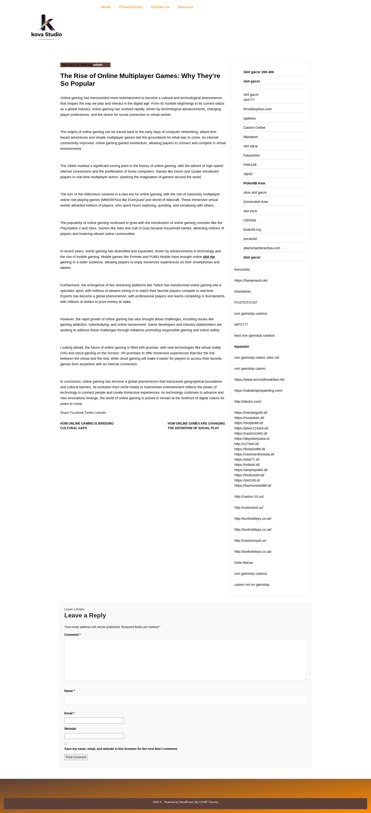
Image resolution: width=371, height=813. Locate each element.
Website (70, 728)
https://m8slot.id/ (247, 465)
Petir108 (249, 165)
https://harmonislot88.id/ (252, 485)
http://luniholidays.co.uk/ (252, 519)
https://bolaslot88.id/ (249, 449)
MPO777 (241, 324)
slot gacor (251, 81)
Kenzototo (242, 269)
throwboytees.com (257, 109)
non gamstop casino (249, 368)
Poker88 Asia (254, 183)
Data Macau (243, 563)
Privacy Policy (131, 7)
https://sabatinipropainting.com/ (258, 391)
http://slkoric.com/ (247, 402)
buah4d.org (252, 229)
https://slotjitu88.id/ (248, 423)
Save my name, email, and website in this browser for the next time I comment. (121, 748)
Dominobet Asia (255, 202)
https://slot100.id (247, 480)
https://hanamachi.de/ (251, 280)
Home (106, 7)
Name (69, 691)
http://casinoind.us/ (248, 508)
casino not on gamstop (251, 585)
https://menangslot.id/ (250, 413)
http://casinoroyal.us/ (250, 541)
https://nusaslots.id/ (249, 418)
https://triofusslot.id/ (249, 475)
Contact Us (160, 7)
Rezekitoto (242, 291)
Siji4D (248, 174)
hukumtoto (251, 155)
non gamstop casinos (250, 313)
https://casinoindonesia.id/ (254, 454)
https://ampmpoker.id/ (251, 470)
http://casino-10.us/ (249, 496)
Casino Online (254, 128)
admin (97, 64)
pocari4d (250, 239)
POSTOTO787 (245, 302)
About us (185, 7)
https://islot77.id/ (247, 459)
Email (69, 713)
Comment (72, 634)
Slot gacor (251, 257)
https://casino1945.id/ (250, 433)
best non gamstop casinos (254, 335)
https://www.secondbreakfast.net (259, 379)
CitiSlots (249, 220)
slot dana (250, 146)
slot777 (249, 100)
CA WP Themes (208, 802)
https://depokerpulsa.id (251, 439)
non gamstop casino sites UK (256, 357)
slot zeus (250, 211)
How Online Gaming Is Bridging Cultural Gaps (87, 426)
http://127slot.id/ (246, 444)
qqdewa (249, 118)
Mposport (250, 137)
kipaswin (241, 346)
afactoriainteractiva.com (261, 248)
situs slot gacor (255, 192)
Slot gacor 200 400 (258, 72)
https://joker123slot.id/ (251, 428)
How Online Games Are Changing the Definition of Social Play (196, 426)
